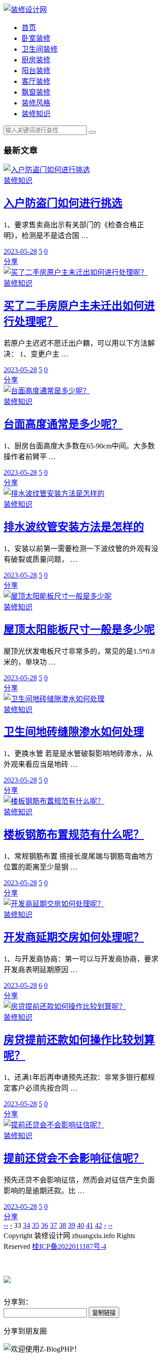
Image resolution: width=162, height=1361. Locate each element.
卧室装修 (36, 38)
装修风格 (36, 103)
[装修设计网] (25, 9)
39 (71, 1225)
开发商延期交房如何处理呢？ (74, 937)
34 (26, 1225)
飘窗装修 (36, 92)
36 (44, 1225)
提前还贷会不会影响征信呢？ (74, 1158)
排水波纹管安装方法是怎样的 (74, 527)
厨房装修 (36, 60)
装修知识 (36, 113)
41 (89, 1225)
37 (53, 1225)
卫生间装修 (40, 49)
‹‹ (6, 1225)
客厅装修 (36, 81)
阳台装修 (36, 70)
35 (35, 1225)
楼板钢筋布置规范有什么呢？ (74, 834)
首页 (29, 27)
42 (98, 1225)
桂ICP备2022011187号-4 (69, 1246)
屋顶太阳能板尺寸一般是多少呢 (79, 629)
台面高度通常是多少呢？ (63, 424)
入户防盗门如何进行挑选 (63, 203)
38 (62, 1225)
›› (110, 1225)
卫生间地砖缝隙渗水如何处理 (74, 732)
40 (80, 1225)
